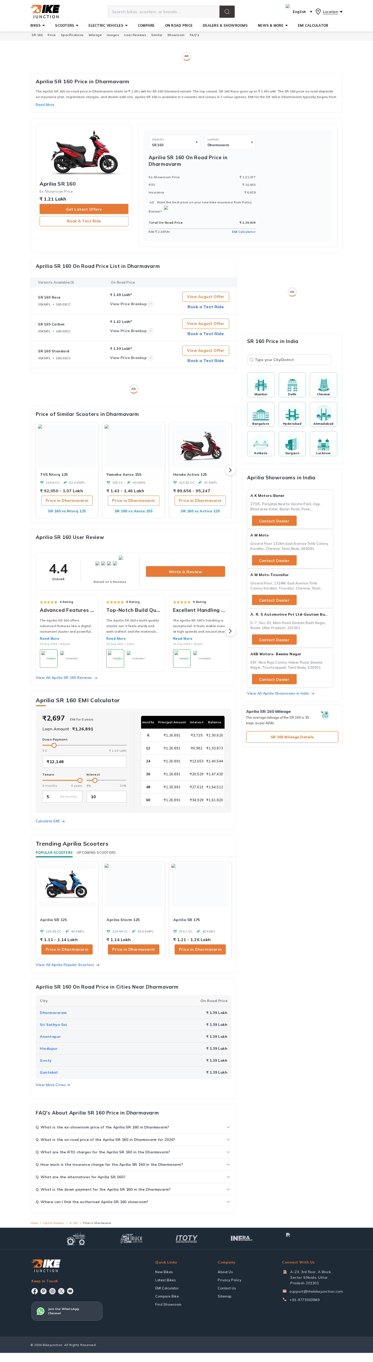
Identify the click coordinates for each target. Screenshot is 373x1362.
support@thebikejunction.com (316, 1291)
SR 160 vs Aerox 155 (134, 511)
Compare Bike (167, 1296)
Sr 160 (73, 1223)
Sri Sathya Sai (53, 1024)
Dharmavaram (53, 1012)
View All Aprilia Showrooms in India (278, 693)
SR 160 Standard (54, 351)
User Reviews (135, 35)
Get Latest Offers (84, 209)
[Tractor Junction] (76, 1238)
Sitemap (225, 1296)
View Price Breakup (128, 304)
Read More (49, 638)
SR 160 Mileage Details (292, 737)
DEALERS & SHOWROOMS (225, 25)
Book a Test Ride (84, 221)
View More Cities (51, 1084)
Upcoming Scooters (96, 852)
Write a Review (185, 571)
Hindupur (49, 1048)
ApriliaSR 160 (58, 184)
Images (113, 35)
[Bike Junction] (45, 12)
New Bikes (164, 1272)
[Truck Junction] (131, 1238)
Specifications (72, 35)
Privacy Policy (229, 1280)
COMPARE (146, 25)
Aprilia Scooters (53, 1223)
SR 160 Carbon (51, 324)
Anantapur (50, 1036)
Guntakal (49, 1072)
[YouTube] (70, 1291)
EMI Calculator (244, 232)
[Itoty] (187, 1238)
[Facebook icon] (34, 1291)
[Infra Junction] (242, 1238)
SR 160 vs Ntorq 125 (67, 511)
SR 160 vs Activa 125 (200, 511)
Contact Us (227, 1288)
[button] (227, 12)
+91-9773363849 (304, 1300)
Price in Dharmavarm (67, 500)
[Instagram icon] (52, 1291)
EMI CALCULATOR (313, 25)
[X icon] (61, 1291)
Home (34, 1223)
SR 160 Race (49, 297)
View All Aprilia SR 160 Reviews (64, 677)
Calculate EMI (48, 821)
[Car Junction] (297, 1238)
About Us (225, 1272)
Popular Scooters (54, 852)
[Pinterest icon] (43, 1291)
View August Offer (206, 296)
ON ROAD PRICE (179, 25)
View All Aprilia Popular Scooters (65, 964)
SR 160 (37, 35)
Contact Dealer (274, 521)
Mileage (95, 35)
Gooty (46, 1060)
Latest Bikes (165, 1280)
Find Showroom (168, 1304)
